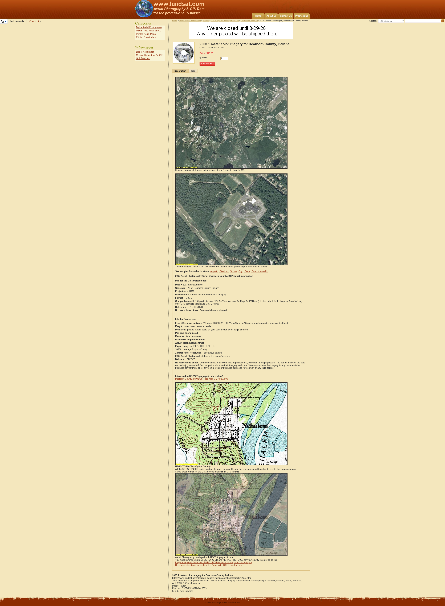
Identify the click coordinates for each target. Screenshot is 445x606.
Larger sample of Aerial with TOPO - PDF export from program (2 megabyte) (213, 562)
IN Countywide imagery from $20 (225, 21)
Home (258, 16)
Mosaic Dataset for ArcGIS (149, 55)
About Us (271, 16)
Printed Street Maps (146, 37)
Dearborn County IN (249, 21)
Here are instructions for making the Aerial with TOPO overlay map (208, 565)
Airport (214, 271)
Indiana (206, 21)
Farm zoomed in (259, 271)
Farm (247, 271)
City (240, 271)
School (233, 271)
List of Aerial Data (145, 52)
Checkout (34, 21)
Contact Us (286, 16)
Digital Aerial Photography (190, 21)
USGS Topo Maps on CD (148, 30)
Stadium (224, 271)
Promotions (301, 16)
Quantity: (203, 58)
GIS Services (143, 58)
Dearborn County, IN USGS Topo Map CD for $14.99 (201, 378)
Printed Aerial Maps (146, 34)
